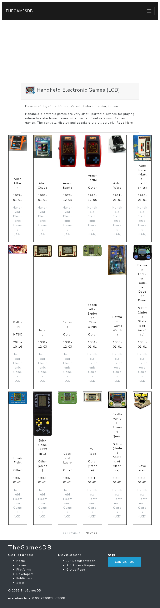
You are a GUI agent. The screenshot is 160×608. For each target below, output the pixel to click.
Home (20, 561)
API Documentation (80, 561)
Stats (20, 583)
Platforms (23, 570)
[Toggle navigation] (149, 11)
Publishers (24, 578)
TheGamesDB (19, 10)
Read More (125, 123)
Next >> (92, 533)
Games (21, 565)
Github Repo (75, 570)
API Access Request (81, 565)
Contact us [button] (124, 562)
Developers (25, 574)
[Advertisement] (80, 51)
